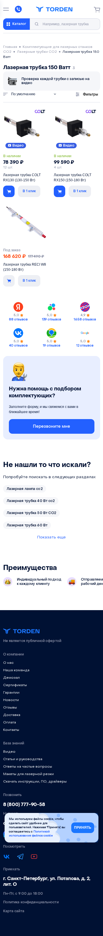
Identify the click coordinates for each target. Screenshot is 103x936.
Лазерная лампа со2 (25, 489)
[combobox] (35, 94)
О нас (8, 663)
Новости (11, 700)
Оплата (9, 722)
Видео (18, 145)
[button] (9, 191)
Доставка (11, 715)
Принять (82, 828)
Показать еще (51, 537)
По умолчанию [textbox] (23, 94)
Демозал (11, 678)
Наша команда (16, 670)
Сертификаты (15, 685)
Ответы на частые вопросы (27, 766)
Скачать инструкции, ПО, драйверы (35, 781)
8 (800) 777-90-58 (24, 804)
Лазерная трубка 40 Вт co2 (31, 501)
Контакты (11, 730)
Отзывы (10, 707)
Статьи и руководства (22, 759)
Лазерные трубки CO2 (37, 52)
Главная (10, 47)
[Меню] (6, 9)
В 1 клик (29, 191)
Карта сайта (13, 911)
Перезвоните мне (51, 426)
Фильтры (90, 94)
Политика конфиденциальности (31, 902)
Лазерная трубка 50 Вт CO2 (31, 513)
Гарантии (11, 692)
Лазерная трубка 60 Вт (27, 525)
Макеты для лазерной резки (28, 774)
